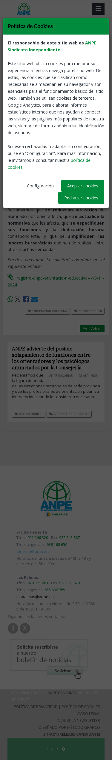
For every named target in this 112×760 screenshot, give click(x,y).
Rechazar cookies (81, 198)
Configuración (40, 186)
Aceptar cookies (82, 186)
